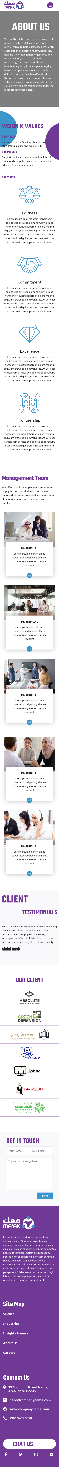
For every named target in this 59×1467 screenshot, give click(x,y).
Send (45, 1195)
